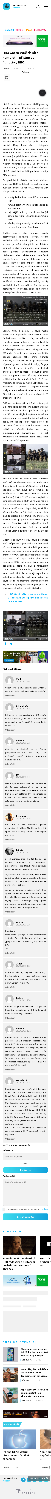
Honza (19, 922)
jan (17, 774)
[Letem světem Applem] (14, 6)
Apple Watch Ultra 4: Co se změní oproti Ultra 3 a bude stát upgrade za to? (34, 1392)
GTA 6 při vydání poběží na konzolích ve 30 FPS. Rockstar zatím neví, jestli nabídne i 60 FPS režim (34, 1372)
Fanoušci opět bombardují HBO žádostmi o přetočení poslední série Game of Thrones (19, 1264)
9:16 (23, 818)
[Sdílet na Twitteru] (11, 644)
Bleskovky (40, 30)
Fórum (19, 30)
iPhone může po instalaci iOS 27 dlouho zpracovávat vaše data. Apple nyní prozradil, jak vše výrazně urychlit (34, 1352)
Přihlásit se (25, 1170)
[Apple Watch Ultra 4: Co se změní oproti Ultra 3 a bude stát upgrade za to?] (10, 1395)
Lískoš (19, 998)
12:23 (24, 1031)
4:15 (23, 1082)
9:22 (23, 852)
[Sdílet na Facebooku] (5, 644)
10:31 (24, 966)
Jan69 (19, 963)
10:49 (24, 1000)
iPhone (7, 68)
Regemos (21, 816)
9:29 (23, 924)
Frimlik (19, 850)
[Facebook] (23, 1480)
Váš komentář (9, 1176)
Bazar (29, 30)
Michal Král (21, 1080)
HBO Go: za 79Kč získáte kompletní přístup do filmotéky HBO (20, 57)
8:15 (23, 743)
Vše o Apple (27, 1360)
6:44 (23, 681)
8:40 (23, 777)
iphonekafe (22, 706)
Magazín (9, 30)
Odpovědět (10, 695)
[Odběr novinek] (38, 7)
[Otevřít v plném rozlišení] (25, 312)
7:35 (23, 708)
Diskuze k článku (12, 669)
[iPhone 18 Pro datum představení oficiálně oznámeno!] (19, 1439)
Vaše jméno (8, 1150)
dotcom (20, 740)
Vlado (19, 679)
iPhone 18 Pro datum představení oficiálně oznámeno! (16, 1455)
